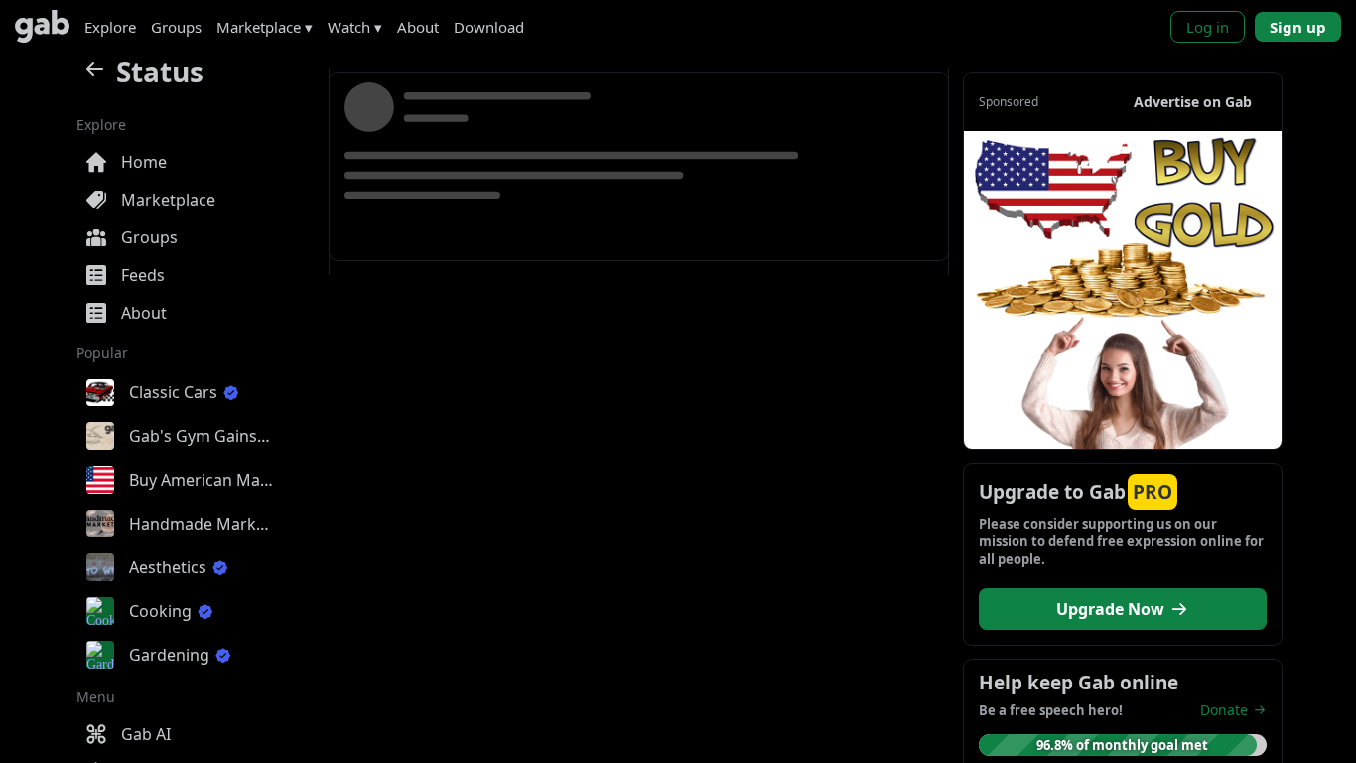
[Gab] (42, 26)
